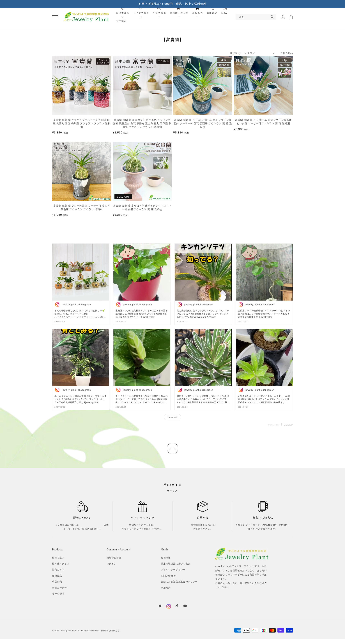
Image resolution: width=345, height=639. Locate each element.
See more (172, 417)
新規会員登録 (114, 557)
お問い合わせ (168, 575)
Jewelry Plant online (69, 630)
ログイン (111, 563)
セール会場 (58, 593)
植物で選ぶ (58, 557)
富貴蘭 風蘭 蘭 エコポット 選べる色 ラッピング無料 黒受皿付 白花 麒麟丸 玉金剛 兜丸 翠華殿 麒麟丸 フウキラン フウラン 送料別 (142, 123)
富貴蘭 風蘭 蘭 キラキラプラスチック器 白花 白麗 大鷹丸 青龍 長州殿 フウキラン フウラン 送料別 (82, 123)
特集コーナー (59, 587)
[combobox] (256, 17)
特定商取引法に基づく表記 (175, 563)
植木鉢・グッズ (60, 563)
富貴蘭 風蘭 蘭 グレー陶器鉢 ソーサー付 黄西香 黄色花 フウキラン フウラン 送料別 (81, 207)
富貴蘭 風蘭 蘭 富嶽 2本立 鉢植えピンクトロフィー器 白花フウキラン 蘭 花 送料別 (142, 207)
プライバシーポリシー (173, 569)
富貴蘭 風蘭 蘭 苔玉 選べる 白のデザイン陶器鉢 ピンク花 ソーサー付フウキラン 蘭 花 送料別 (263, 121)
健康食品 (57, 575)
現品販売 (57, 581)
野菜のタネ (58, 569)
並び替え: (235, 53)
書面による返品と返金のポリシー (179, 581)
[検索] (272, 17)
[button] (55, 17)
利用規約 (166, 587)
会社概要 (166, 557)
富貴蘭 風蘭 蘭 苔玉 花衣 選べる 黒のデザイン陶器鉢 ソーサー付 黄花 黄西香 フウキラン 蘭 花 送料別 (203, 123)
